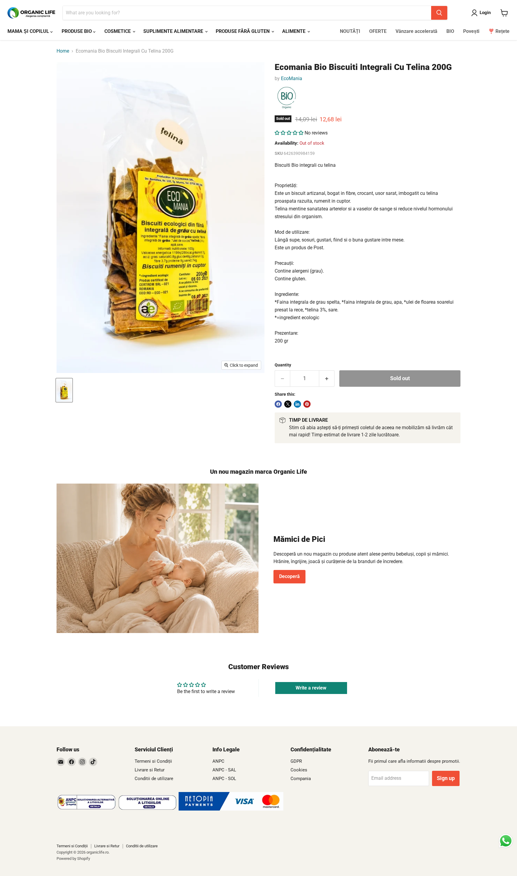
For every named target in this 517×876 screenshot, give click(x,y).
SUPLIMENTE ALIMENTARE (173, 31)
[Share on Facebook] (278, 404)
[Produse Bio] (287, 98)
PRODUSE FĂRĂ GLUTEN (243, 31)
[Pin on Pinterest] (307, 404)
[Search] (439, 13)
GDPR (296, 761)
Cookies (299, 770)
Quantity (283, 365)
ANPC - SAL (224, 770)
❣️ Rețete (499, 31)
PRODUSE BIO (77, 31)
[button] (289, 133)
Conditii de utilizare (154, 778)
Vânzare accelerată (416, 31)
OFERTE (378, 31)
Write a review (311, 688)
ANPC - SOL (224, 778)
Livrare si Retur (150, 770)
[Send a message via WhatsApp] (506, 841)
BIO (450, 31)
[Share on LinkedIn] (297, 404)
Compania (301, 778)
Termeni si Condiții (153, 761)
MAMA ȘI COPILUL (28, 31)
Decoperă (289, 576)
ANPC (218, 761)
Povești (471, 31)
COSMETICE (118, 31)
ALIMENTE (294, 31)
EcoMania (291, 78)
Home (63, 51)
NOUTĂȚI (350, 31)
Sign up (446, 778)
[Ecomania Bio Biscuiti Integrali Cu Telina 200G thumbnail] (64, 390)
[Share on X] (287, 404)
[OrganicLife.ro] (231, 809)
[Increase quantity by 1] (326, 378)
